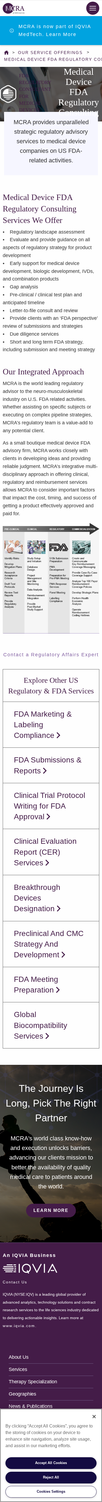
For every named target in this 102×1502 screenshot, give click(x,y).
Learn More (51, 1210)
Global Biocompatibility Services (40, 1025)
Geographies (22, 1394)
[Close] (94, 1417)
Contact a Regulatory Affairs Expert (51, 654)
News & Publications (30, 1406)
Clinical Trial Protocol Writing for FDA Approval (49, 806)
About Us (19, 1357)
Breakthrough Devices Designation (37, 898)
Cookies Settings (51, 1491)
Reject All (51, 1477)
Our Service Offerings (50, 52)
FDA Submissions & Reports (48, 765)
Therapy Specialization (33, 1381)
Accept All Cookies (51, 1463)
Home (7, 52)
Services (18, 1369)
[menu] (92, 8)
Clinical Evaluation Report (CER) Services (45, 852)
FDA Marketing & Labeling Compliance (43, 725)
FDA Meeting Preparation (36, 984)
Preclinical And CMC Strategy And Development (49, 944)
